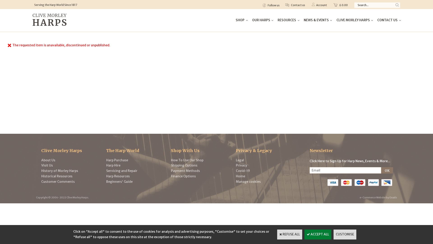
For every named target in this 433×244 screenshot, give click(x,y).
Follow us (273, 5)
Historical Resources (56, 176)
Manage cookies (248, 182)
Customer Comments (58, 182)
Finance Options (183, 176)
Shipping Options (184, 165)
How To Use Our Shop (187, 160)
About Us (48, 160)
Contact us (297, 5)
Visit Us (47, 165)
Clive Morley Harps (353, 20)
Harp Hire (113, 165)
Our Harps (261, 20)
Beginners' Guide (119, 182)
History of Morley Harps (59, 171)
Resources (287, 20)
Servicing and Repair (121, 171)
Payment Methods (185, 171)
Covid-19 (243, 171)
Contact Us (387, 20)
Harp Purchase (117, 160)
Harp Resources (118, 176)
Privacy (241, 165)
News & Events (316, 20)
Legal (240, 160)
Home (240, 176)
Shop (240, 20)
